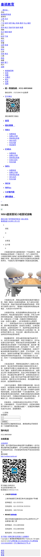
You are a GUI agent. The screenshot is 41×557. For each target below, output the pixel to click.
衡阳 (6, 32)
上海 (2, 19)
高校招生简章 (14, 138)
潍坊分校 (4, 219)
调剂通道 (10, 197)
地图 (6, 75)
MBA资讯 (24, 219)
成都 (2, 67)
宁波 (6, 36)
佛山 (14, 23)
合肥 (2, 45)
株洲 (10, 32)
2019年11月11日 (14, 221)
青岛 (6, 54)
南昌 (2, 58)
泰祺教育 (7, 4)
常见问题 (12, 143)
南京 (6, 27)
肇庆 (29, 23)
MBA (7, 130)
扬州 (17, 27)
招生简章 (10, 125)
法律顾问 (25, 536)
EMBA (8, 149)
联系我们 (18, 536)
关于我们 (4, 536)
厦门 (6, 62)
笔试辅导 (12, 145)
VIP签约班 (10, 192)
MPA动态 (12, 177)
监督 (6, 81)
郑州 (2, 49)
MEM (7, 183)
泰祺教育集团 (6, 14)
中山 (25, 23)
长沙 (2, 32)
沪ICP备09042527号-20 (22, 543)
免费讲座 (12, 134)
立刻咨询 (4, 443)
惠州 (21, 23)
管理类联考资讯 (14, 219)
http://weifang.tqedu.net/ (9, 456)
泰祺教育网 (9, 71)
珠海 (17, 23)
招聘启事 (11, 536)
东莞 (10, 23)
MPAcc (8, 187)
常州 (14, 27)
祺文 (6, 79)
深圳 (6, 23)
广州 (2, 23)
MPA (7, 166)
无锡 (10, 27)
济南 (2, 54)
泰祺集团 (4, 221)
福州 (2, 62)
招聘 (6, 84)
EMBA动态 (13, 160)
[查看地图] (14, 494)
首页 (6, 73)
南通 (21, 27)
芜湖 (6, 45)
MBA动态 (13, 140)
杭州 (2, 36)
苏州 (2, 27)
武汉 (2, 41)
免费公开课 (13, 136)
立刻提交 (4, 421)
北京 (6, 19)
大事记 (7, 77)
